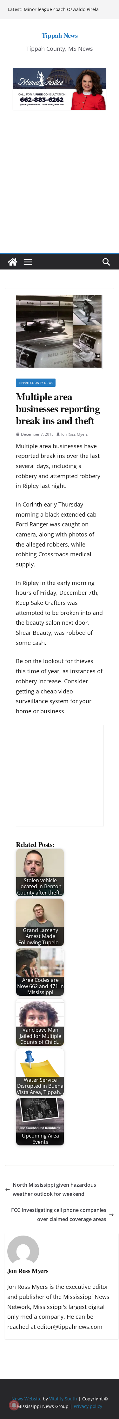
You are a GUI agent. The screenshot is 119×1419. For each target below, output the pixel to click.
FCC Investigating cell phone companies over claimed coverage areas (58, 1215)
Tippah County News (35, 382)
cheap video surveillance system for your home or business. (53, 701)
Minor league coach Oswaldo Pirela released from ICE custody (61, 12)
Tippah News (59, 35)
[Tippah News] (12, 261)
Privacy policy (88, 1406)
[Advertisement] (59, 191)
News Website (26, 1399)
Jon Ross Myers (74, 434)
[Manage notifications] (14, 1405)
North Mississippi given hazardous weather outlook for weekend (54, 1189)
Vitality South (63, 1399)
